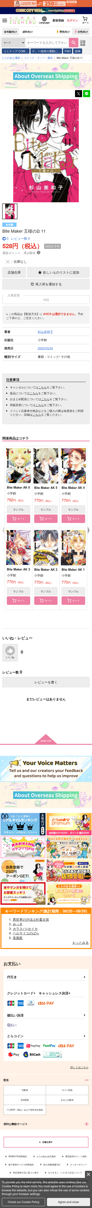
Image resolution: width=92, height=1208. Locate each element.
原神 (77, 51)
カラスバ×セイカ (25, 928)
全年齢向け (10, 31)
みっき (18, 923)
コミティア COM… (16, 51)
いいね (10, 657)
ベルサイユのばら (26, 933)
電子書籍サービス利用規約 (21, 1164)
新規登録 (58, 20)
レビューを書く (46, 682)
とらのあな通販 (11, 58)
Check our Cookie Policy (23, 1202)
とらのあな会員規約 (46, 1156)
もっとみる (80, 942)
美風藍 (18, 937)
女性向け (83, 31)
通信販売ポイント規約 (76, 1156)
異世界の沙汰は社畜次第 (31, 919)
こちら (42, 387)
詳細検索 (82, 42)
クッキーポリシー (78, 1164)
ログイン (72, 20)
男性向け (64, 31)
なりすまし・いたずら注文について (65, 1172)
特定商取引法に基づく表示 (25, 1172)
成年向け (27, 31)
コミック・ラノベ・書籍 (38, 58)
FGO (68, 51)
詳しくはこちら (79, 1067)
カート (21, 518)
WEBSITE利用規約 (17, 1156)
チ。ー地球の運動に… (46, 51)
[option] (46, 150)
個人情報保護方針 (51, 1164)
